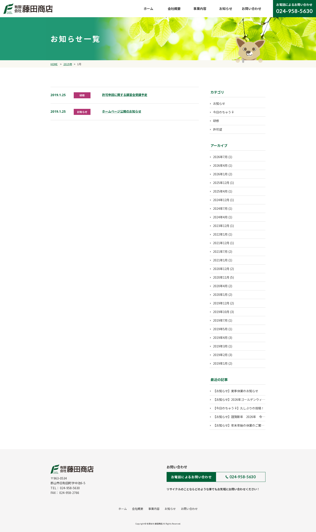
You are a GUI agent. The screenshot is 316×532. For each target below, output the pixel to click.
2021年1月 (220, 260)
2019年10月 (221, 312)
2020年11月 (221, 277)
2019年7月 (220, 320)
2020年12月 (221, 269)
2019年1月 (220, 363)
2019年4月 (220, 337)
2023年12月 (221, 226)
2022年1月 (220, 234)
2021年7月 (220, 251)
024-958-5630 (243, 477)
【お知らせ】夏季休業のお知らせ (235, 391)
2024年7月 (220, 208)
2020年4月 (220, 286)
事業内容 (199, 8)
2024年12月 (221, 200)
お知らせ (225, 8)
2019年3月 (220, 346)
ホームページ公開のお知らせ (121, 111)
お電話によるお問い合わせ (191, 477)
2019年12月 (221, 303)
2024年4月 (220, 217)
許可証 (217, 129)
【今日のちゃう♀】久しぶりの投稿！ (238, 408)
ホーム (148, 8)
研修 (216, 121)
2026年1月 (220, 174)
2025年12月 (221, 182)
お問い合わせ (251, 8)
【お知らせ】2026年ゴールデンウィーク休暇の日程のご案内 (254, 399)
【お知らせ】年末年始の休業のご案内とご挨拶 (244, 425)
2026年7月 (220, 157)
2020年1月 (220, 294)
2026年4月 (220, 165)
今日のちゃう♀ (223, 112)
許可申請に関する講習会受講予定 (124, 95)
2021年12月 (221, 243)
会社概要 (174, 8)
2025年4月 (220, 191)
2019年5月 (220, 329)
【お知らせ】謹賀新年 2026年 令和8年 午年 (246, 417)
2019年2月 (220, 355)
